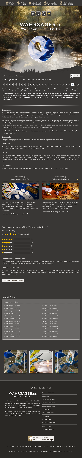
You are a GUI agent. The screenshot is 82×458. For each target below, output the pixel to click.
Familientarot (46, 416)
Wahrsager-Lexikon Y (60, 179)
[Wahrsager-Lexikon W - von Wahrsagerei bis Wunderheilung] (20, 200)
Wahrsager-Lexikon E (12, 316)
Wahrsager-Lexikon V (50, 326)
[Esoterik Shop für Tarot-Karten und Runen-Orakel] (60, 0)
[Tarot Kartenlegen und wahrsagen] (6, 0)
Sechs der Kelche (48, 393)
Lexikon (12, 76)
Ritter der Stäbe (47, 426)
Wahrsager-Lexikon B (12, 308)
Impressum (68, 451)
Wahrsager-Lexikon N (50, 306)
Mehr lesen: (15, 214)
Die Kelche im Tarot (48, 399)
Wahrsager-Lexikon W (20, 179)
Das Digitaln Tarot (48, 413)
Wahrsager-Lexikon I (12, 326)
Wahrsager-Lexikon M (12, 336)
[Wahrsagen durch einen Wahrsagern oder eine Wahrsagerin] (44, 0)
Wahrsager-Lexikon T (50, 321)
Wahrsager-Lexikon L (12, 334)
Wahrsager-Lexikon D (12, 313)
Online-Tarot (46, 409)
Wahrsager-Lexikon (11, 302)
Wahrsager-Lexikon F (12, 319)
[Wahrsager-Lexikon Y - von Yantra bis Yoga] (60, 200)
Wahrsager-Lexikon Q (50, 313)
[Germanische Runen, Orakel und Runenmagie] (17, 0)
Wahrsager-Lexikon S (50, 319)
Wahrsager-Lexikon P (50, 311)
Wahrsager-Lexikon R (50, 316)
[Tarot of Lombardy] (15, 361)
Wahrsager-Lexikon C (12, 311)
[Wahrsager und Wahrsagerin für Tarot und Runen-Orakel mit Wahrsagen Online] (41, 24)
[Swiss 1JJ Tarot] (66, 361)
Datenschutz (57, 451)
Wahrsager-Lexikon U (50, 324)
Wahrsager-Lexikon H (12, 324)
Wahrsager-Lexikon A (12, 306)
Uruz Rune (45, 396)
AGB (42, 451)
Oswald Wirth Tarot (48, 403)
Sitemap (48, 451)
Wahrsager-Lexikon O (50, 308)
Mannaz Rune (46, 419)
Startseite (5, 76)
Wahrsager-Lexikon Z (50, 336)
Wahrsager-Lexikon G (12, 321)
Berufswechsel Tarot (49, 423)
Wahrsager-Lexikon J (12, 329)
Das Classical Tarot (48, 406)
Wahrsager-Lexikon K (12, 331)
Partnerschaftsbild (48, 429)
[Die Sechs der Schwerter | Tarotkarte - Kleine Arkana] (41, 361)
